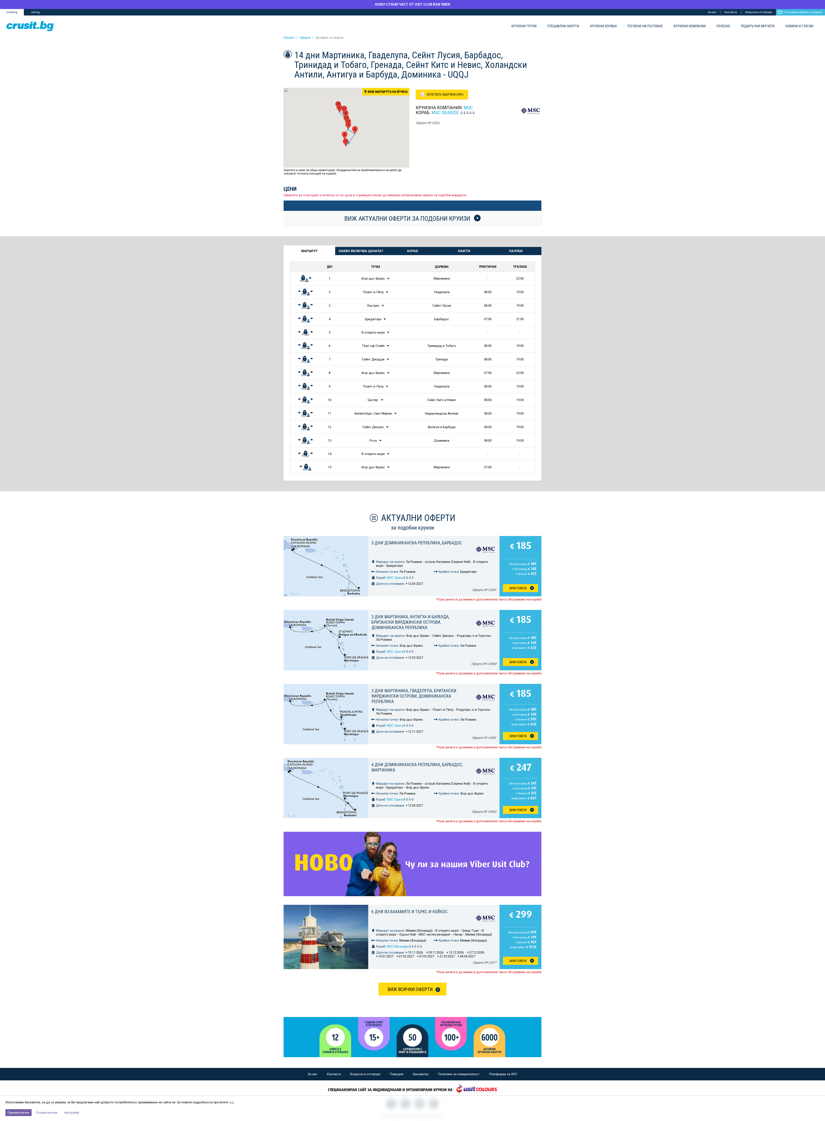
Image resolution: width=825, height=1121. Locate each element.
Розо (373, 441)
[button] (348, 126)
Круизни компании (690, 26)
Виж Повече (518, 588)
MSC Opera (395, 578)
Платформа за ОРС (503, 1074)
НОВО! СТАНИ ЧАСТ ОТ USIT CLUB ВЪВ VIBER (412, 4)
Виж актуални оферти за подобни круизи (408, 218)
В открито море (373, 332)
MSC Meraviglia (397, 946)
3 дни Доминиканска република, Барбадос (416, 542)
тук (231, 1102)
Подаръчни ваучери (758, 26)
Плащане (396, 1074)
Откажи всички (46, 1112)
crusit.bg (11, 12)
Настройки (71, 1112)
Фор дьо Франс (373, 278)
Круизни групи (523, 26)
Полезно (723, 26)
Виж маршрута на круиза (388, 92)
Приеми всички (18, 1112)
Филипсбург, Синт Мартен (373, 413)
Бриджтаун (373, 319)
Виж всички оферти (410, 989)
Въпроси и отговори (758, 12)
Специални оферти (563, 26)
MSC (468, 107)
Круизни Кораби (603, 26)
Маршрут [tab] (309, 251)
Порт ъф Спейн (373, 346)
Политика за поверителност (459, 1074)
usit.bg (35, 12)
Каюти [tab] (464, 251)
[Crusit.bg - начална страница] (30, 26)
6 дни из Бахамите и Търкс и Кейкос (409, 911)
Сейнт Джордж (373, 359)
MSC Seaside (445, 112)
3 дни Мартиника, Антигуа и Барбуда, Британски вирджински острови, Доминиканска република (410, 622)
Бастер (373, 400)
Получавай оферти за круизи (803, 12)
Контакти (730, 12)
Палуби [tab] (515, 251)
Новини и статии (799, 26)
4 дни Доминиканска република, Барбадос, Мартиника (417, 767)
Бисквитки (420, 1074)
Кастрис (373, 306)
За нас (712, 12)
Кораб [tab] (412, 251)
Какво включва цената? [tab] (361, 251)
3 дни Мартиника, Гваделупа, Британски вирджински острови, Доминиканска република (413, 696)
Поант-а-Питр (373, 292)
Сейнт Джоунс (373, 427)
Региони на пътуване (645, 26)
